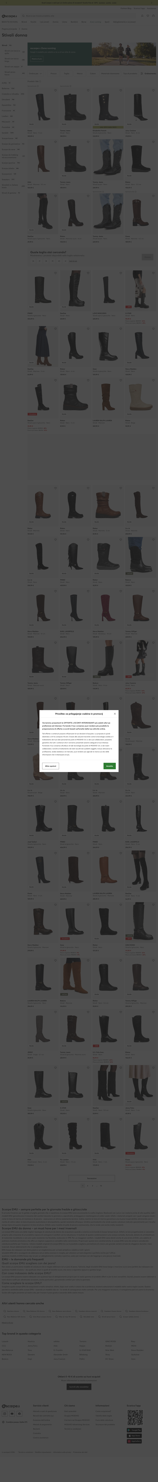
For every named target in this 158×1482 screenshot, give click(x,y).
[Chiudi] (115, 714)
